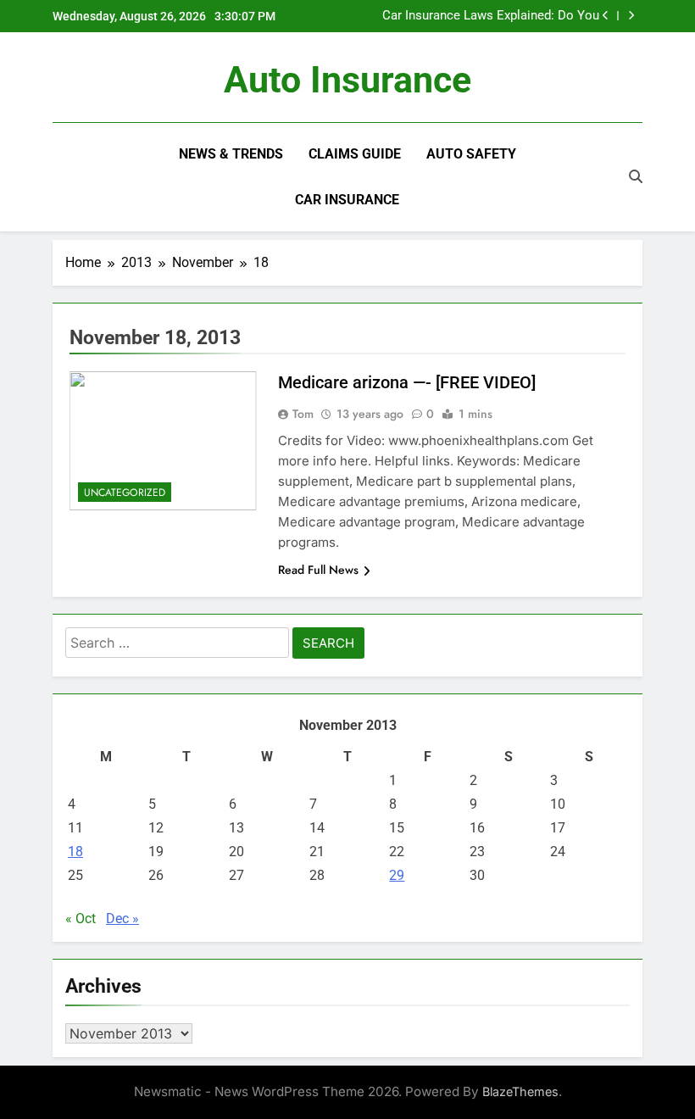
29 (396, 875)
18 (75, 851)
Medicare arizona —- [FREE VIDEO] (407, 382)
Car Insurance (347, 200)
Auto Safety (471, 154)
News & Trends (231, 154)
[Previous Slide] (605, 15)
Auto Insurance (347, 79)
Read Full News (318, 569)
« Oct (80, 918)
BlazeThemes (520, 1091)
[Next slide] (631, 15)
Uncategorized (124, 492)
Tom (303, 413)
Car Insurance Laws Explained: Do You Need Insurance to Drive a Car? (490, 16)
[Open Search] (635, 176)
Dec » (122, 918)
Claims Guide (355, 154)
